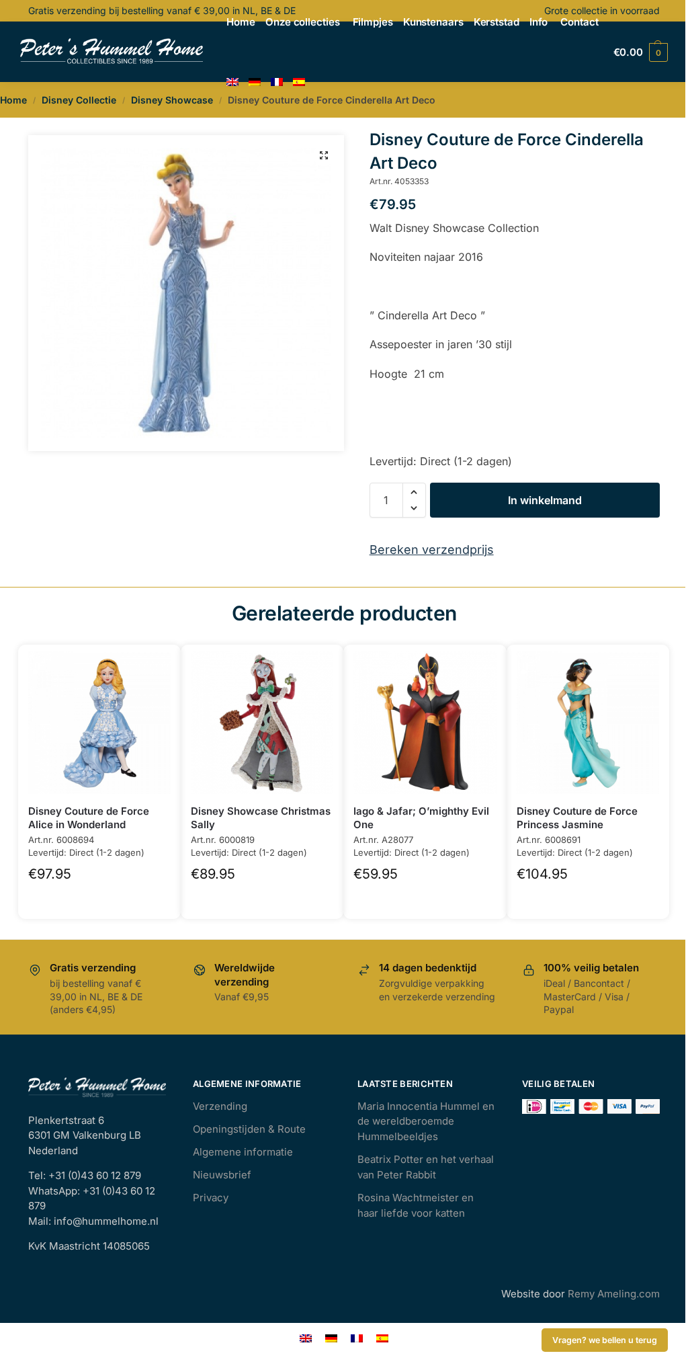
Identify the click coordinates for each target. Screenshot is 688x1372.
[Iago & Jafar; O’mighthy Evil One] (424, 722)
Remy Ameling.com (614, 1293)
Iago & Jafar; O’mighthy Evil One (421, 818)
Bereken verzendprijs (432, 549)
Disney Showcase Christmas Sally (261, 818)
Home (13, 100)
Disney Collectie (79, 100)
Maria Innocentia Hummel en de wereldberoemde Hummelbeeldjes (425, 1121)
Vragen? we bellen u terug (604, 1340)
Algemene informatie (243, 1151)
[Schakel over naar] (232, 82)
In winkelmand (545, 500)
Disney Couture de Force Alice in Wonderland (88, 818)
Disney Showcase (172, 100)
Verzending (220, 1106)
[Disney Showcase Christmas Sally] (262, 722)
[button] (324, 155)
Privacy (210, 1197)
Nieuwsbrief (222, 1174)
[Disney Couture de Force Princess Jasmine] (588, 722)
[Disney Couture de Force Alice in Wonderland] (99, 722)
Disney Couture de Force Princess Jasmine (577, 818)
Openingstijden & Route (249, 1129)
